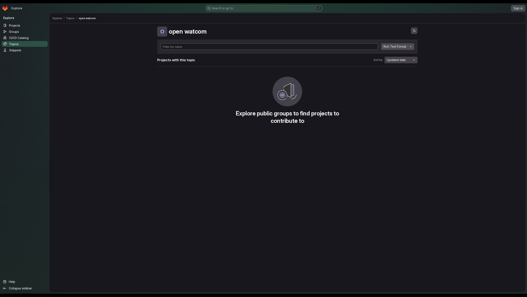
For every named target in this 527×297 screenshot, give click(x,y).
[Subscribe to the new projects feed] (414, 30)
